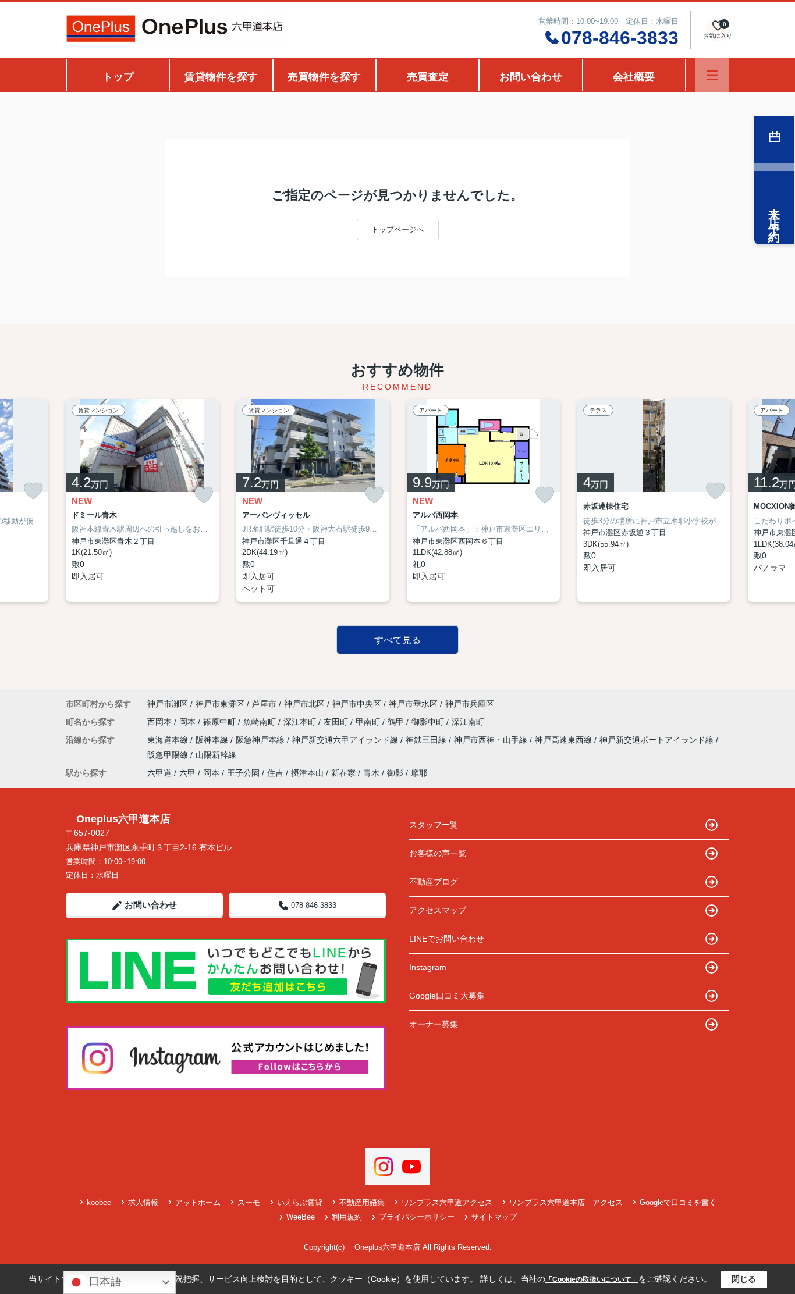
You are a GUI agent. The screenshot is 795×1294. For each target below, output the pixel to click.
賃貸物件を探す (221, 77)
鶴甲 (397, 721)
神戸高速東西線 (564, 739)
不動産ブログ (433, 881)
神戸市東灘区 (220, 703)
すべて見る (397, 640)
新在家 (343, 773)
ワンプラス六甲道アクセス (447, 1202)
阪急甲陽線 (168, 755)
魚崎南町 (260, 721)
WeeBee (300, 1217)
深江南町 (468, 721)
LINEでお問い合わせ (446, 938)
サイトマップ (494, 1217)
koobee (99, 1202)
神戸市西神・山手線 (492, 739)
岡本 (188, 721)
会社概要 (634, 77)
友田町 (337, 721)
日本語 (104, 1281)
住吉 (275, 773)
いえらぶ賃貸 (299, 1202)
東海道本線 (168, 739)
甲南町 (369, 721)
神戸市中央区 (356, 703)
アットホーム (198, 1202)
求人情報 (143, 1202)
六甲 (187, 773)
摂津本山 (307, 773)
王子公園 (243, 773)
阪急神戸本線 (261, 739)
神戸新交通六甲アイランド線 (346, 739)
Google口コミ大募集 (447, 995)
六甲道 (159, 773)
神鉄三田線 (427, 739)
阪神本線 (213, 739)
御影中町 (428, 721)
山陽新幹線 (216, 755)
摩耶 (419, 773)
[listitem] (142, 500)
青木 (371, 773)
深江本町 (300, 721)
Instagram (427, 967)
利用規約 (347, 1217)
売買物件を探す (324, 77)
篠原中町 (220, 721)
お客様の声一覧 (437, 853)
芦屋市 (264, 703)
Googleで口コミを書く (678, 1202)
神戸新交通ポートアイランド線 (657, 739)
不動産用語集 (362, 1202)
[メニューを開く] (712, 75)
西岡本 (160, 721)
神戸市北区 (304, 703)
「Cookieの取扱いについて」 (591, 1279)
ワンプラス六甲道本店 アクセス (566, 1202)
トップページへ (397, 229)
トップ (118, 77)
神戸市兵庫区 (469, 703)
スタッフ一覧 (433, 824)
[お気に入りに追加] (33, 491)
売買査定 (428, 77)
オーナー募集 (433, 1024)
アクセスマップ (437, 910)
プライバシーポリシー (417, 1217)
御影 (395, 773)
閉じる (744, 1279)
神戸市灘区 (167, 703)
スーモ (248, 1202)
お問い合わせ (530, 77)
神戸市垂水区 (413, 703)
